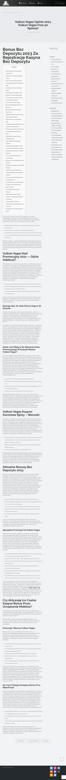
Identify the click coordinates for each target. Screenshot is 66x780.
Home (4, 12)
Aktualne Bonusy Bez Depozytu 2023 (14, 92)
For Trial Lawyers (55, 66)
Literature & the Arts (56, 74)
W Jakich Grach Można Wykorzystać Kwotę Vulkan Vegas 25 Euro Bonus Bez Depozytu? (14, 172)
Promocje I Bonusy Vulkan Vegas (13, 102)
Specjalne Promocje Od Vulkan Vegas (14, 95)
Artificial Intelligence (56, 59)
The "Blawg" (9, 12)
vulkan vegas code (34, 588)
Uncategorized (54, 76)
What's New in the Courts (57, 103)
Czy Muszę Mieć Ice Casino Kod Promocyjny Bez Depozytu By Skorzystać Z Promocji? (15, 204)
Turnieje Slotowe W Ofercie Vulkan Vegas (15, 129)
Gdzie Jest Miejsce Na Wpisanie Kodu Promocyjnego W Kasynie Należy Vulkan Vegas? (14, 83)
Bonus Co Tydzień (9, 187)
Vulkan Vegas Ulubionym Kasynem (13, 194)
